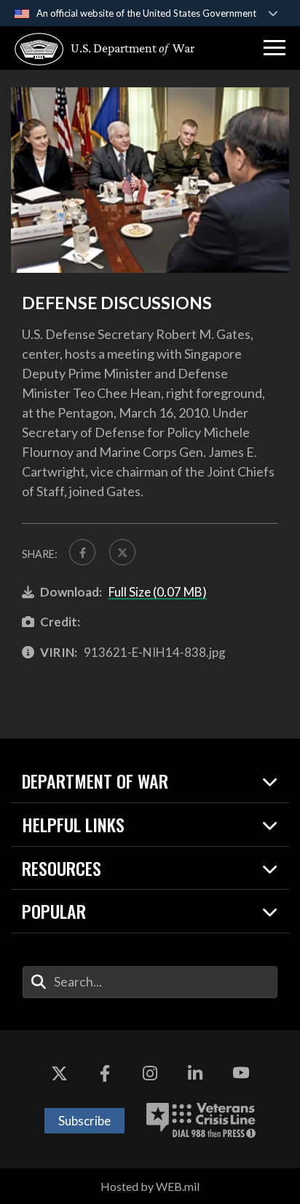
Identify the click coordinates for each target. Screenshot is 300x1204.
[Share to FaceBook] (82, 552)
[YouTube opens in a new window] (241, 1074)
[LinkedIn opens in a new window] (195, 1074)
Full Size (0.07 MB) (157, 591)
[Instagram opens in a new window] (150, 1074)
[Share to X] (122, 552)
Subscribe (84, 1120)
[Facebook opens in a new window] (105, 1074)
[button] (274, 48)
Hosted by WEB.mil (150, 1186)
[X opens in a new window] (59, 1074)
